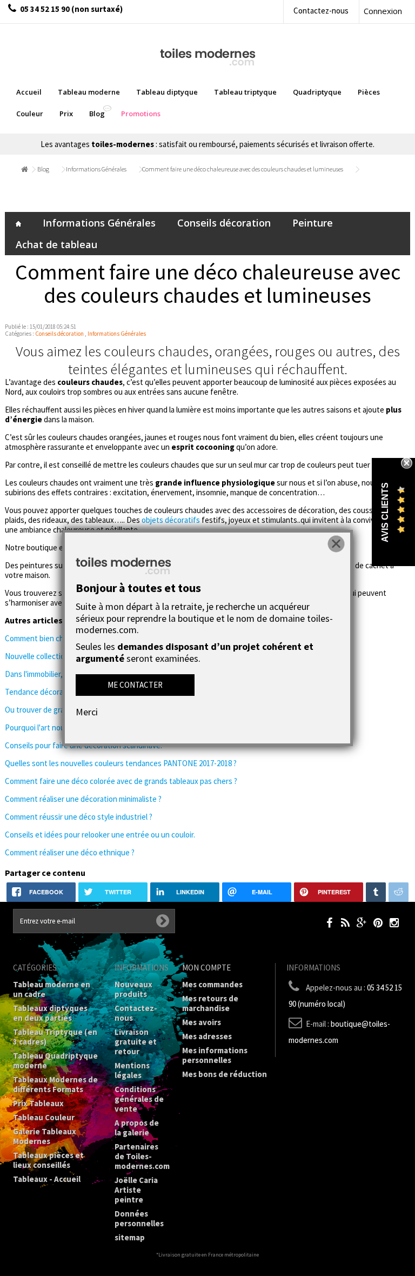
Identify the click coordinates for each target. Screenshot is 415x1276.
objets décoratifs (171, 520)
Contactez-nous (321, 10)
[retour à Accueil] (23, 169)
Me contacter (135, 685)
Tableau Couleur (44, 1117)
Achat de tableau (56, 244)
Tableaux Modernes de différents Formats (55, 1084)
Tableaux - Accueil (47, 1179)
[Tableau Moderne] (208, 56)
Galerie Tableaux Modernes (44, 1136)
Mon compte (206, 967)
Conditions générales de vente (139, 1099)
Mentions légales (132, 1070)
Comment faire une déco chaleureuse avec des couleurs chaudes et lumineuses (242, 169)
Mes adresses (207, 1036)
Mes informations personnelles (214, 1055)
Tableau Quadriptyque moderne (55, 1061)
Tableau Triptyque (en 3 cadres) (55, 1037)
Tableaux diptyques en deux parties (50, 1013)
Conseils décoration (224, 222)
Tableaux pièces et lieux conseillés (48, 1160)
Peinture (312, 222)
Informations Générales (96, 169)
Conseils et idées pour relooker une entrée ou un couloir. (100, 834)
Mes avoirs (201, 1022)
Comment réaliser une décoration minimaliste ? (83, 799)
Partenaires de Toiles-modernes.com (142, 1156)
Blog (43, 169)
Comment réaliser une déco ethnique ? (70, 852)
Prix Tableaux (38, 1103)
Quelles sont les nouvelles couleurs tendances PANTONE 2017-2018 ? (121, 763)
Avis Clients (385, 512)
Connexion (383, 10)
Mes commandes (212, 984)
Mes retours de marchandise (210, 1003)
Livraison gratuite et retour (136, 1041)
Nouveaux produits (133, 989)
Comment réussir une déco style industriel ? (78, 817)
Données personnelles (139, 1218)
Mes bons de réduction (224, 1074)
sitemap (130, 1237)
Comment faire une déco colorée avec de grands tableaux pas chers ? (121, 781)
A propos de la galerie (137, 1128)
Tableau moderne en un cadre (51, 989)
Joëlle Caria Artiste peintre (136, 1190)
